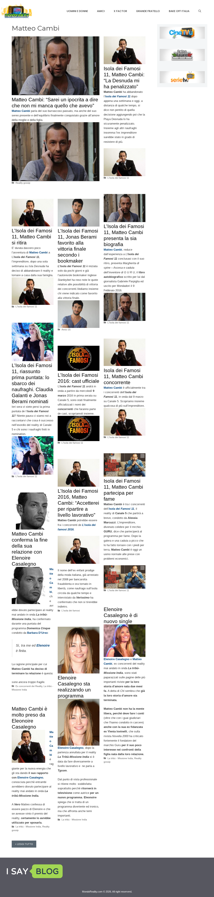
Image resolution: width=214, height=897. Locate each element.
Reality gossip (23, 182)
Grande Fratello (148, 11)
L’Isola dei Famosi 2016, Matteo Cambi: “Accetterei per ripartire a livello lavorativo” (78, 503)
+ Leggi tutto (24, 844)
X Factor (120, 11)
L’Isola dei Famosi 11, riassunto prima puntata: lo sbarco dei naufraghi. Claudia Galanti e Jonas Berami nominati (32, 383)
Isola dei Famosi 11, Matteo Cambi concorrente (123, 376)
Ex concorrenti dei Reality (29, 686)
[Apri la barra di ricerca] (200, 11)
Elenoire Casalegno (30, 777)
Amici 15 (66, 329)
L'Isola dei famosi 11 (118, 177)
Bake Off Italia (179, 11)
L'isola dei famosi (71, 610)
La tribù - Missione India (120, 758)
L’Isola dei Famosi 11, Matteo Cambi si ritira (32, 236)
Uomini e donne (77, 11)
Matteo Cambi (113, 387)
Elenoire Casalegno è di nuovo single (121, 615)
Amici (101, 11)
